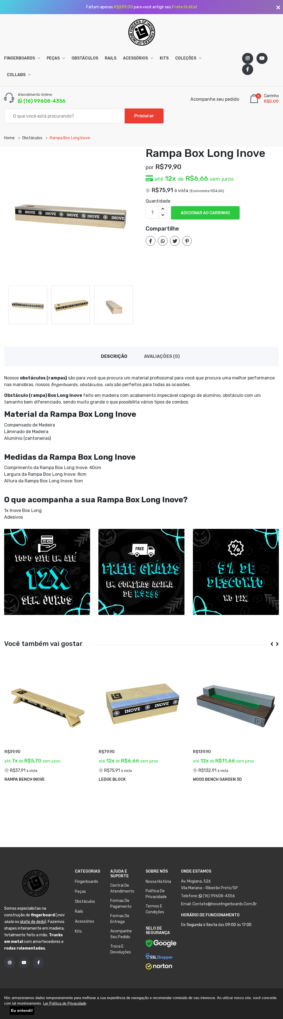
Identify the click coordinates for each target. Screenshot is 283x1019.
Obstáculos (85, 58)
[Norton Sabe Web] (159, 966)
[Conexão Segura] (159, 956)
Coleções (186, 58)
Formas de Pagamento (121, 903)
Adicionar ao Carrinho (205, 213)
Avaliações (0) (162, 356)
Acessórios (136, 58)
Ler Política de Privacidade (64, 1003)
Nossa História (158, 881)
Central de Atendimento (122, 888)
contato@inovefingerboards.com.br (224, 904)
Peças (54, 58)
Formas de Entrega (119, 919)
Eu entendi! (22, 1010)
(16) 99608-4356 (218, 896)
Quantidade (158, 201)
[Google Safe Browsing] (161, 944)
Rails (110, 58)
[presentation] (269, 644)
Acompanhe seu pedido (214, 99)
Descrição (114, 356)
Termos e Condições (155, 909)
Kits (164, 58)
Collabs (16, 75)
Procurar (144, 115)
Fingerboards (20, 58)
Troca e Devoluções (120, 949)
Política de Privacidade (156, 894)
